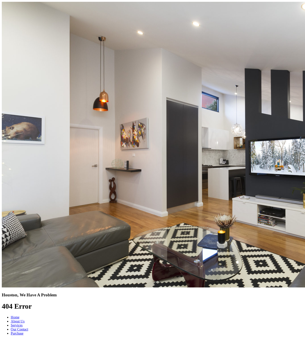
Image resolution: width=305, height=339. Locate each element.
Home (15, 317)
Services (17, 325)
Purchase (17, 333)
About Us (18, 321)
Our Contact (19, 329)
